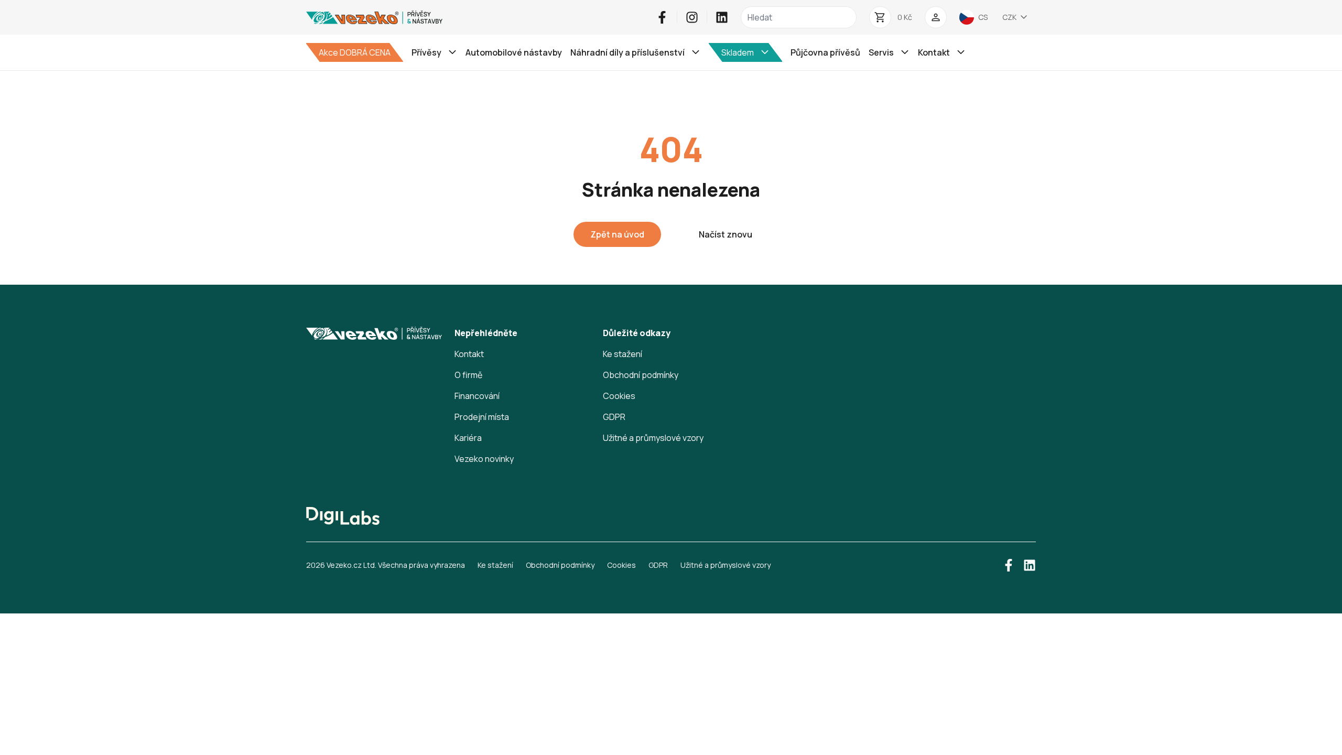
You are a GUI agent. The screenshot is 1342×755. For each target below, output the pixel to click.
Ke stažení (622, 354)
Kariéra (468, 438)
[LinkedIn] (722, 17)
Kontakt (469, 354)
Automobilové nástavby (514, 52)
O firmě (468, 375)
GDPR (614, 417)
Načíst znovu (725, 234)
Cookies (619, 396)
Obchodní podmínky (640, 375)
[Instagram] (692, 17)
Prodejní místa (481, 417)
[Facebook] (662, 17)
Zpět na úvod (617, 234)
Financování (477, 396)
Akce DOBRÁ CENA (355, 52)
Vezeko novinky (484, 459)
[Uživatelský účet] (936, 17)
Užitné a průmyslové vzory (653, 438)
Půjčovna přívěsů (825, 52)
